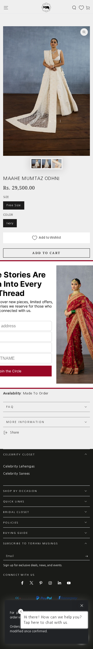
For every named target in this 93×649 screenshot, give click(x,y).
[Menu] (6, 7)
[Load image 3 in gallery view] (56, 163)
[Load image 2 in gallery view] (46, 163)
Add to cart (46, 253)
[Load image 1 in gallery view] (36, 163)
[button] (74, 7)
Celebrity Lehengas (19, 466)
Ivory (9, 223)
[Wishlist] (81, 7)
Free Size (13, 205)
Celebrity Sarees (16, 473)
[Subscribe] (87, 556)
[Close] (81, 605)
